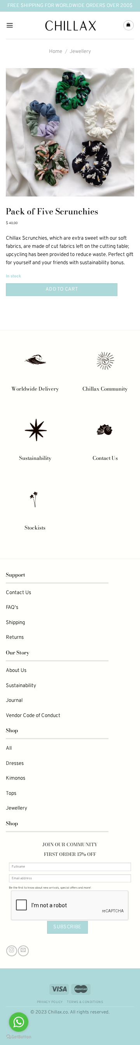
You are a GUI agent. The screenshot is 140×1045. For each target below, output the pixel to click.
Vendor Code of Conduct (33, 715)
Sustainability (35, 458)
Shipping (15, 622)
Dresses (15, 763)
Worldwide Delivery (35, 389)
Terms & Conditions (85, 1002)
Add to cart (62, 289)
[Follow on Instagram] (11, 950)
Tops (11, 793)
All (9, 748)
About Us (16, 670)
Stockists (35, 527)
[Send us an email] (23, 950)
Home (55, 51)
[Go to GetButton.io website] (18, 1037)
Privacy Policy (50, 1002)
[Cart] (128, 25)
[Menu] (9, 25)
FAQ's (12, 607)
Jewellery (80, 51)
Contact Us (105, 458)
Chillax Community (105, 389)
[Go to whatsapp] (18, 1022)
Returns (15, 637)
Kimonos (15, 778)
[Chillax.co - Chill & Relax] (70, 25)
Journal (14, 700)
